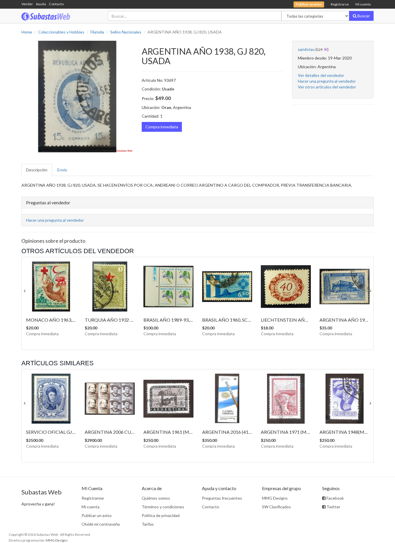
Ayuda (41, 4)
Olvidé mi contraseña (101, 524)
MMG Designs (275, 498)
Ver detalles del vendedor (321, 75)
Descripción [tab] (36, 169)
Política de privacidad (161, 515)
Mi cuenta (363, 4)
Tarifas (148, 524)
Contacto (56, 4)
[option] (77, 96)
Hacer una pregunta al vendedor (327, 81)
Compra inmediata (161, 126)
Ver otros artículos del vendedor (327, 86)
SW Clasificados (276, 506)
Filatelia (97, 31)
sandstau (306, 49)
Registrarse (340, 4)
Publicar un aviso (97, 515)
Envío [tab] (62, 169)
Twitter (333, 506)
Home (26, 31)
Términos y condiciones (163, 506)
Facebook (335, 498)
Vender (27, 4)
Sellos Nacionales (125, 31)
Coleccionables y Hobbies (61, 31)
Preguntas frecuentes (222, 498)
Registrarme (93, 498)
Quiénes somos (156, 498)
